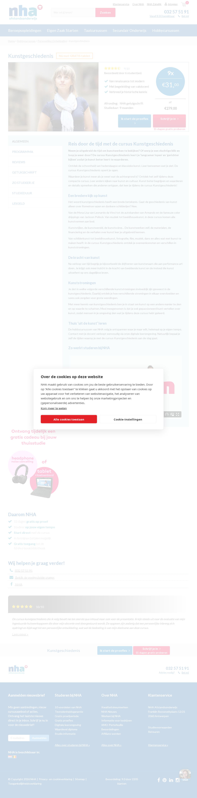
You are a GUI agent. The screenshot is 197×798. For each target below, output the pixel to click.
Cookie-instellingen (128, 419)
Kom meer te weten (54, 408)
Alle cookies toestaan (68, 419)
